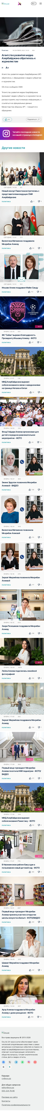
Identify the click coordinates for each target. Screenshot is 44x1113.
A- (3, 68)
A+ (7, 67)
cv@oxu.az (6, 1078)
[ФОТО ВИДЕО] (22, 747)
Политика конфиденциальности (16, 1105)
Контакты (6, 1101)
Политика (6, 201)
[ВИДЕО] (22, 462)
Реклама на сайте (9, 1097)
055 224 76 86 (8, 1091)
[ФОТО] (22, 313)
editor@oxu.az (8, 1087)
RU (33, 3)
